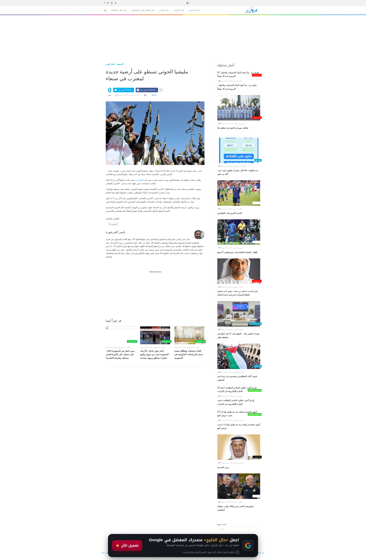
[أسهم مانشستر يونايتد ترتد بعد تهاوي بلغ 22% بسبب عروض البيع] (238, 413)
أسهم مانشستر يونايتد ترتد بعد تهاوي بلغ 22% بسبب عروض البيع (238, 426)
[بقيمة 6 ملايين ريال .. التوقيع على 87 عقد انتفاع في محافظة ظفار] (238, 313)
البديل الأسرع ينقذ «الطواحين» (229, 213)
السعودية (140, 180)
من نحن (261, 552)
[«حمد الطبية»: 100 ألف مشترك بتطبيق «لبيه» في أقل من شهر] (238, 150)
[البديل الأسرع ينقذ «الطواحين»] (238, 193)
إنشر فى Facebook (147, 90)
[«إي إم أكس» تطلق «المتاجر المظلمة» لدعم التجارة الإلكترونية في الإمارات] (238, 389)
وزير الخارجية (223, 467)
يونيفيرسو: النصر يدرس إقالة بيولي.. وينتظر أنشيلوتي (235, 508)
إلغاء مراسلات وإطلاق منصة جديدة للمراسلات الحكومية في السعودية (188, 354)
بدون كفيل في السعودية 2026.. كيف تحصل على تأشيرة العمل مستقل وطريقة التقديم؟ (120, 354)
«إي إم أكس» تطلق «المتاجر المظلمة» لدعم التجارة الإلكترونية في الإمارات (235, 402)
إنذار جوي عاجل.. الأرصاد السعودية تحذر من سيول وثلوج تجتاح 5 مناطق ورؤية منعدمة (154, 354)
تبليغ (155, 95)
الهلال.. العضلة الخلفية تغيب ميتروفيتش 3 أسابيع (237, 252)
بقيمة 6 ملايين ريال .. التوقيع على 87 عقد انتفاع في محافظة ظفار (238, 336)
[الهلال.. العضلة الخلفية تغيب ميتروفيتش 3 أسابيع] (238, 232)
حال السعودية (194, 10)
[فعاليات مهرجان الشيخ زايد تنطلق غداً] (238, 107)
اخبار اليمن (110, 64)
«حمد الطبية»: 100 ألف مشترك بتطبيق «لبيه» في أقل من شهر (237, 172)
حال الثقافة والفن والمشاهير (143, 10)
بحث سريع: (222, 524)
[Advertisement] (183, 37)
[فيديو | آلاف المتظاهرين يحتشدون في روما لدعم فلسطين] (238, 356)
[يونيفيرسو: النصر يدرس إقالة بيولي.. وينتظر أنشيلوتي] (238, 486)
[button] (188, 3)
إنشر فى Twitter (124, 90)
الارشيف (120, 64)
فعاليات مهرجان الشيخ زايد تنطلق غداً (232, 128)
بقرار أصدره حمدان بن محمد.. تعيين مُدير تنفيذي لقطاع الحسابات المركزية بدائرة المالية (237, 293)
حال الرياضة (164, 10)
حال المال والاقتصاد (119, 10)
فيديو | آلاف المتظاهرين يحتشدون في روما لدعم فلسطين (237, 378)
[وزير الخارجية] (238, 447)
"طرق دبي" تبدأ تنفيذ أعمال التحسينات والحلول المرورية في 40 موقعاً (237, 87)
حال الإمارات (178, 10)
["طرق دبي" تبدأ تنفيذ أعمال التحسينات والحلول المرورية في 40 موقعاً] (238, 74)
